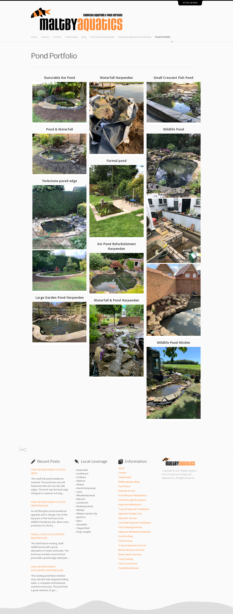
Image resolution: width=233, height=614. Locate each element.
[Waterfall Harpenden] (116, 118)
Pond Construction (127, 563)
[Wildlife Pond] (174, 170)
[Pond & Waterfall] (59, 154)
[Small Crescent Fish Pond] (174, 102)
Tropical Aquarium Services (132, 545)
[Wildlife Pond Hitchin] (174, 383)
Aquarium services (127, 518)
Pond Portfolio (162, 37)
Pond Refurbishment (128, 568)
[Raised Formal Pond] (174, 235)
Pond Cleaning (125, 559)
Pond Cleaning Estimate (102, 37)
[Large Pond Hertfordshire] (59, 270)
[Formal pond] (116, 201)
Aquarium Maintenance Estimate (134, 37)
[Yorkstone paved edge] (59, 221)
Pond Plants (124, 486)
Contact (57, 37)
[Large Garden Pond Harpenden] (59, 322)
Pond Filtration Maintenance (132, 495)
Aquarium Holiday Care (130, 513)
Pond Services (125, 541)
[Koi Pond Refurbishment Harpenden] (116, 273)
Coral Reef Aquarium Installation (134, 523)
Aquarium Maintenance (129, 504)
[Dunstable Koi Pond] (59, 102)
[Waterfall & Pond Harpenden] (116, 341)
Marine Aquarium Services (131, 550)
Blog (84, 37)
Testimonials (71, 37)
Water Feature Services (129, 554)
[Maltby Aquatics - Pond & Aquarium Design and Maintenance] (76, 30)
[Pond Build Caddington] (174, 300)
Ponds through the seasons (132, 500)
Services (45, 37)
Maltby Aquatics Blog (128, 482)
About (34, 37)
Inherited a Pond (126, 491)
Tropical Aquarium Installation (133, 509)
